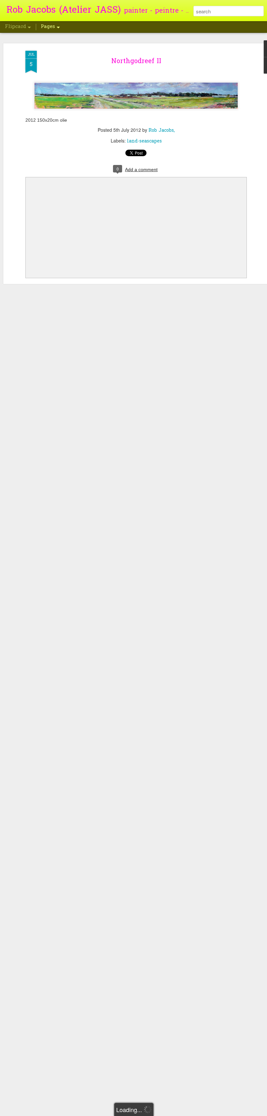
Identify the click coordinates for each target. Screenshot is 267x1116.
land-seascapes (144, 141)
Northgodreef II (136, 61)
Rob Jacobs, (161, 130)
